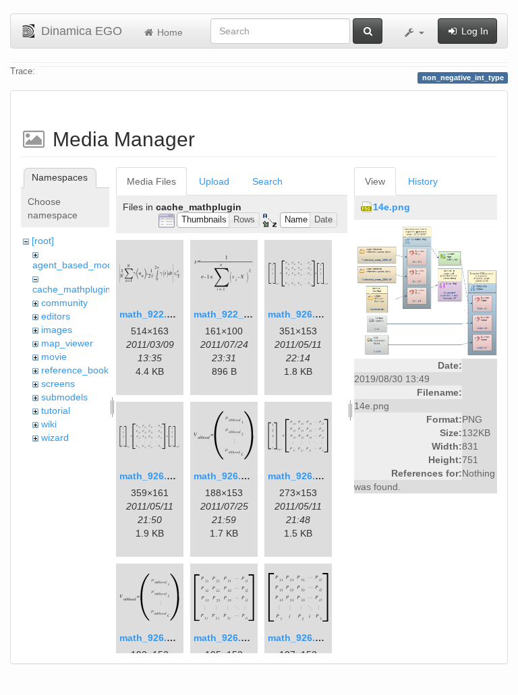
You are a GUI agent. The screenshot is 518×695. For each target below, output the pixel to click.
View (375, 181)
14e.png (391, 207)
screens (58, 383)
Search (267, 181)
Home (168, 32)
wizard (55, 437)
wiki (49, 424)
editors (55, 316)
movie (54, 356)
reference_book (75, 370)
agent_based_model (76, 265)
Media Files (151, 181)
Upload (214, 181)
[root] (43, 240)
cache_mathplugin (71, 289)
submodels (64, 397)
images (56, 329)
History (423, 181)
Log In (473, 31)
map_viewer (67, 343)
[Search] (367, 31)
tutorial (55, 410)
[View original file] (425, 290)
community (64, 302)
